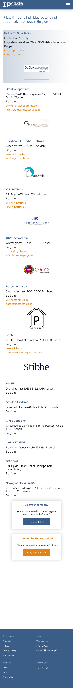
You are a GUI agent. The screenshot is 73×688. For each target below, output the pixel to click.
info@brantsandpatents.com (23, 110)
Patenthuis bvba (16, 286)
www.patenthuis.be (17, 300)
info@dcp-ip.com (14, 54)
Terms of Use (42, 641)
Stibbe (10, 335)
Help (5, 667)
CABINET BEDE (16, 442)
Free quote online (36, 552)
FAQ (5, 672)
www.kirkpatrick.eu (17, 203)
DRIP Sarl (12, 461)
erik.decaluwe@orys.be (19, 255)
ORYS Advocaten (17, 238)
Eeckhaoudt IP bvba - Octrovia (25, 141)
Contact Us (8, 677)
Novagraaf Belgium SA (20, 483)
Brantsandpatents (17, 89)
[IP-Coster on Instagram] (46, 668)
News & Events (9, 650)
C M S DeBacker (16, 420)
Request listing (36, 521)
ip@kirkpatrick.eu (16, 207)
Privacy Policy (42, 646)
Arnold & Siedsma (17, 402)
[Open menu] (67, 4)
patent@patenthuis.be (19, 304)
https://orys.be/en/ (17, 251)
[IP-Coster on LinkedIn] (37, 668)
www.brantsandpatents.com (22, 105)
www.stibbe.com (15, 348)
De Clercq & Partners (17, 33)
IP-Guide (7, 641)
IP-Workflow (8, 655)
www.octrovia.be (15, 154)
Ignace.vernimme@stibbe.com (24, 352)
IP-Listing (7, 646)
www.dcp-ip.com (14, 50)
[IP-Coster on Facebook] (42, 668)
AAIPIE (10, 383)
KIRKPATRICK (14, 189)
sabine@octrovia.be (17, 158)
